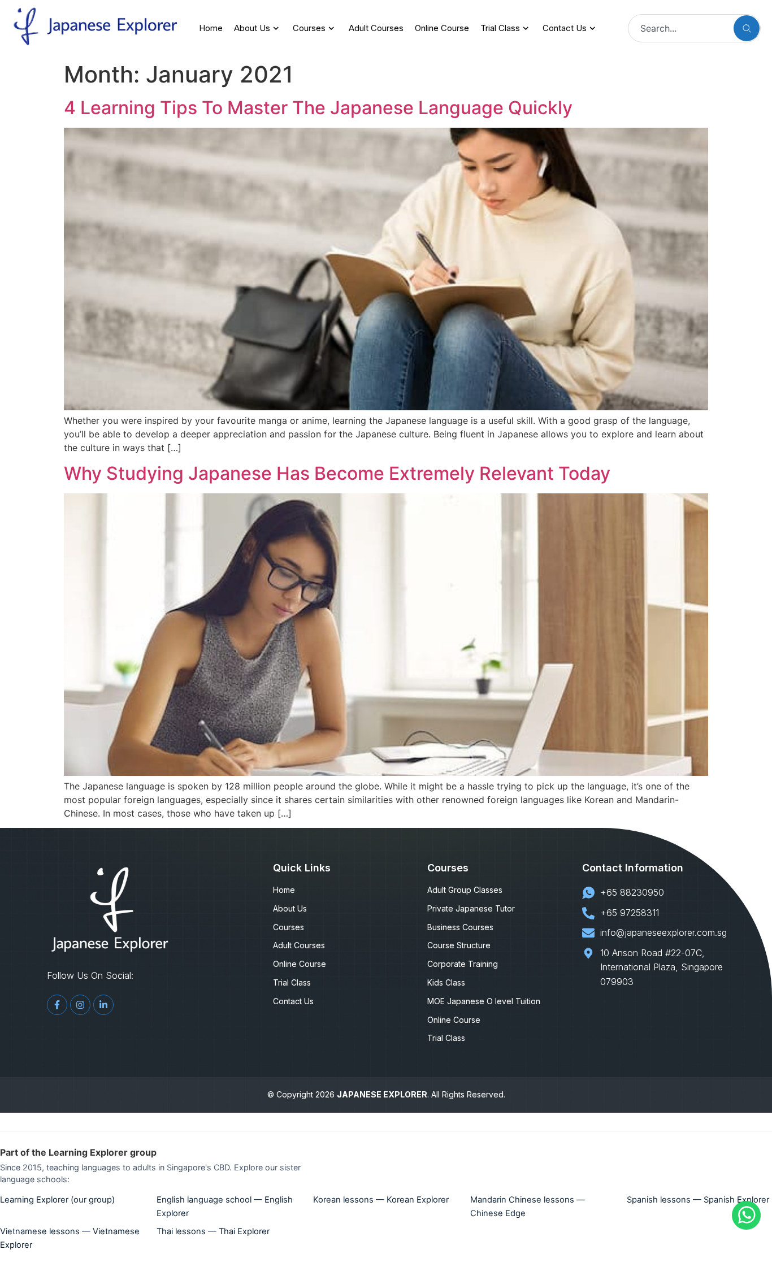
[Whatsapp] (746, 1226)
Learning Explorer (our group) (57, 1200)
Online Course (442, 28)
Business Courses (460, 927)
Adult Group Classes (464, 890)
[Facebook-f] (57, 1005)
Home (211, 28)
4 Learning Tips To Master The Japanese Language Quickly (318, 108)
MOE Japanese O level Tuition (483, 1001)
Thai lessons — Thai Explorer (213, 1231)
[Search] (747, 28)
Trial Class (500, 28)
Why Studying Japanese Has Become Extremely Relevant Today (337, 473)
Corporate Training (462, 964)
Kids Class (446, 982)
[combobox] (679, 28)
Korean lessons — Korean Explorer (381, 1200)
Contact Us (565, 28)
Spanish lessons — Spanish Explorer (698, 1200)
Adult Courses (376, 28)
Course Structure (459, 945)
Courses (309, 28)
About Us (252, 28)
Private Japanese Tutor (471, 908)
